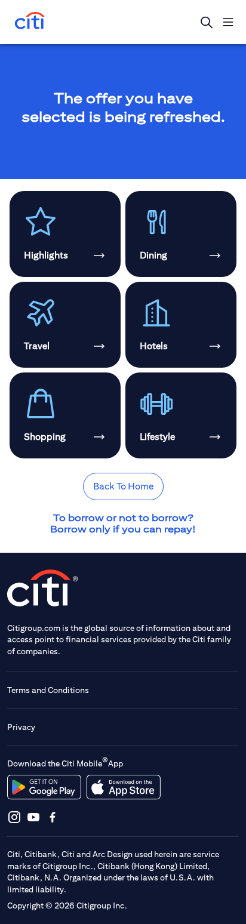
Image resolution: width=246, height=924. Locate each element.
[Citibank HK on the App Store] (123, 787)
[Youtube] (33, 816)
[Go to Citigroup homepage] (43, 587)
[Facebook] (52, 816)
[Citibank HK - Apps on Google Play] (44, 787)
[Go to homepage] (30, 21)
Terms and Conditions (48, 690)
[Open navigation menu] (228, 22)
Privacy (21, 727)
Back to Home (123, 486)
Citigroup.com (33, 628)
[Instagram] (14, 816)
